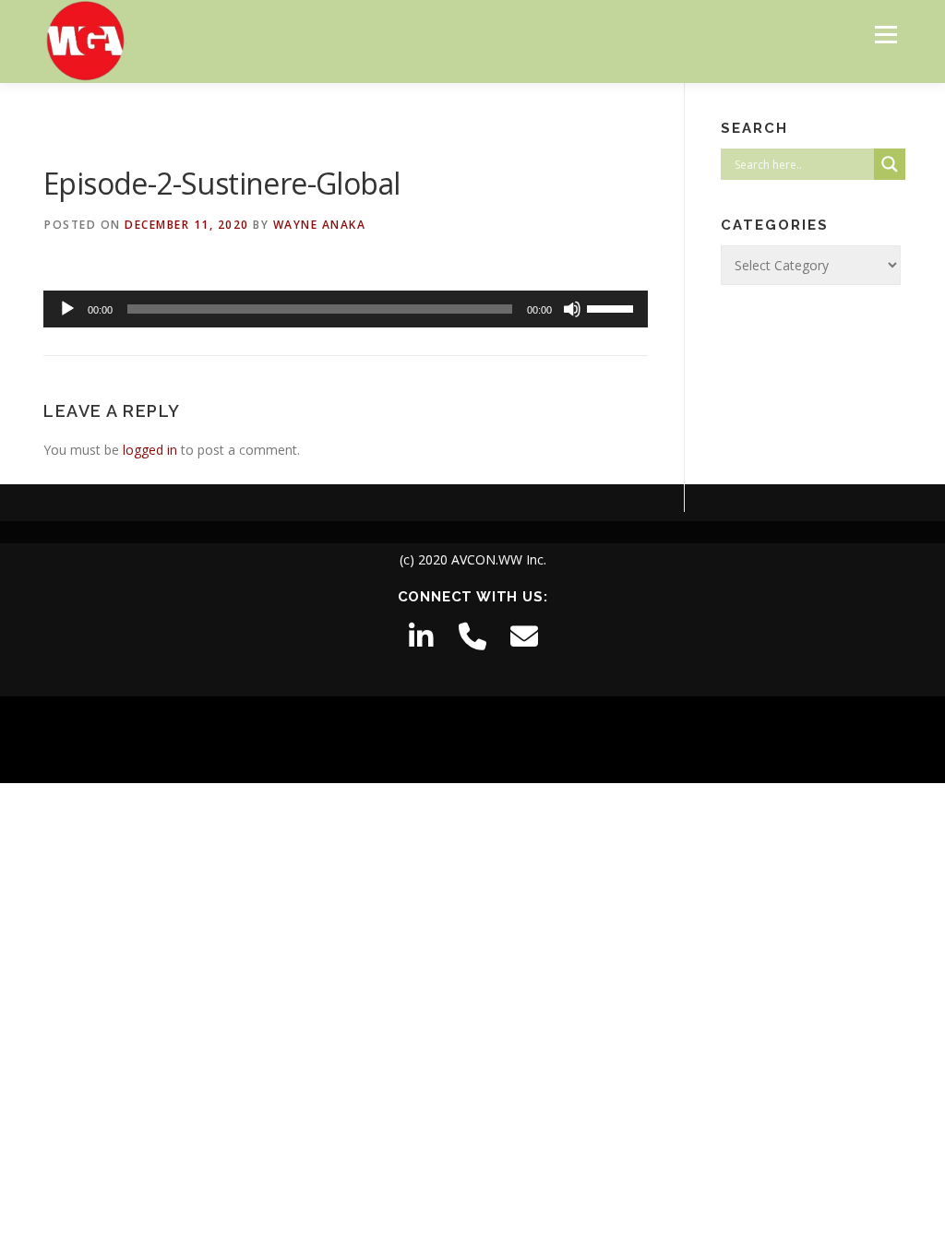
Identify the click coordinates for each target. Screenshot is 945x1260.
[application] (345, 309)
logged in (150, 449)
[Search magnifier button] (889, 164)
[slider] (613, 307)
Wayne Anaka (319, 224)
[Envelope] (524, 636)
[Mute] (572, 309)
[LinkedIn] (421, 636)
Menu (885, 34)
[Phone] (472, 636)
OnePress (497, 739)
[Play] (67, 309)
